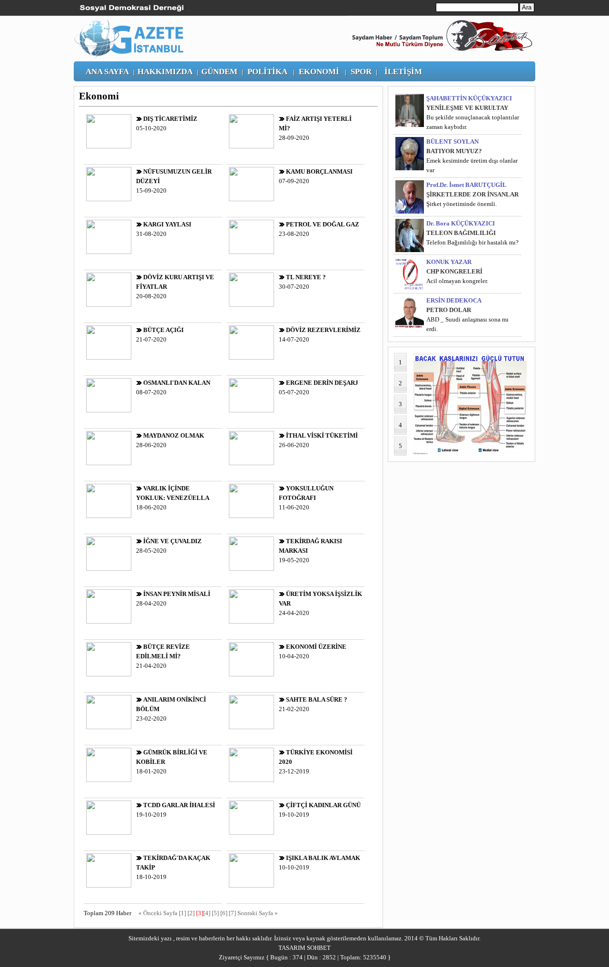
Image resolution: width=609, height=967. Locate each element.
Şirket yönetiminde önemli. (461, 203)
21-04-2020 (163, 656)
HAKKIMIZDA (165, 71)
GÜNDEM (219, 71)
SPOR (361, 71)
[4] (206, 913)
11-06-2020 (306, 498)
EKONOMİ (319, 71)
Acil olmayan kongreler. (457, 280)
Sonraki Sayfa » (257, 913)
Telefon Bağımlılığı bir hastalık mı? (472, 242)
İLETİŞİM (403, 71)
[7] (232, 913)
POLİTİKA (267, 71)
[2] (191, 913)
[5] (215, 913)
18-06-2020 (172, 498)
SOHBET (319, 947)
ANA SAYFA (107, 71)
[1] (182, 913)
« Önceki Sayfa (158, 913)
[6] (223, 913)
